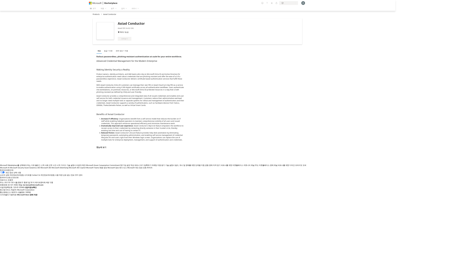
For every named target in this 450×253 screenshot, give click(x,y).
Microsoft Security (17, 167)
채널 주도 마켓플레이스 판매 (262, 165)
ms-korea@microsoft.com (33, 185)
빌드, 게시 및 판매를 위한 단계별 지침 (190, 165)
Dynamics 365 (34, 167)
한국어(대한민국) (6, 170)
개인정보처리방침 (48, 175)
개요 (99, 51)
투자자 (149, 167)
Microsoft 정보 (113, 167)
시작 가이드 (61, 165)
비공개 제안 (81, 165)
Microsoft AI (4, 167)
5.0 (121, 32)
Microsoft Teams (92, 167)
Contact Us (36, 175)
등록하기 (147, 165)
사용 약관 (59, 175)
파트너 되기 (139, 165)
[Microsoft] (95, 3)
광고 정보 (71, 175)
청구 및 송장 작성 (127, 165)
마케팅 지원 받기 (158, 165)
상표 (65, 175)
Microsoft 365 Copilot (77, 167)
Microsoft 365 (46, 167)
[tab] (99, 50)
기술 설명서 (71, 165)
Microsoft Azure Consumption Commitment (103, 165)
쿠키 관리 (78, 175)
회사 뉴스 (123, 167)
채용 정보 (103, 167)
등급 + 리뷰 (108, 51)
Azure (26, 167)
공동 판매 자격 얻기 (213, 165)
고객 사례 (44, 165)
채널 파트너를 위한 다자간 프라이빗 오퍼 (290, 165)
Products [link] (96, 14)
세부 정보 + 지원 (122, 51)
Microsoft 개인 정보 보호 (137, 167)
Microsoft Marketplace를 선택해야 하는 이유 (17, 165)
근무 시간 (52, 165)
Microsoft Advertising (60, 167)
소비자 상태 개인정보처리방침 (12, 175)
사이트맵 (27, 175)
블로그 (37, 165)
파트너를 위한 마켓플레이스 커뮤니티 (236, 165)
